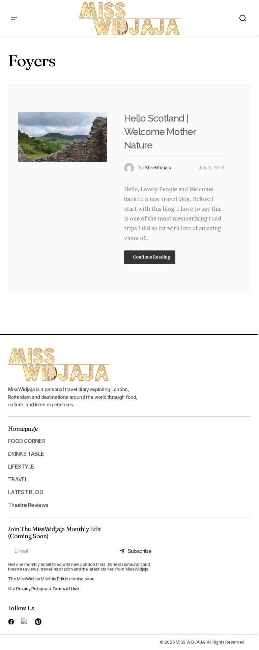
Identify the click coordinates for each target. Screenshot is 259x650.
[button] (14, 18)
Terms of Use (65, 588)
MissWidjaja (158, 167)
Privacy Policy (29, 588)
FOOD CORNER (26, 441)
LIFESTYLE (21, 466)
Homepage (23, 429)
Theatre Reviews (28, 505)
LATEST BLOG (25, 492)
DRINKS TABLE (26, 453)
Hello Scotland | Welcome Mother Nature (160, 132)
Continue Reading (151, 257)
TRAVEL (18, 479)
